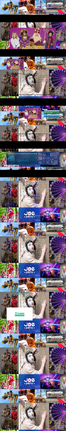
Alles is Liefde (9, 222)
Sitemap (18, 428)
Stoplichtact (8, 228)
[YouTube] (7, 275)
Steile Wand (35, 191)
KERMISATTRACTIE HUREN (36, 8)
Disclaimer (8, 428)
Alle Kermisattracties (36, 196)
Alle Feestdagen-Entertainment (12, 215)
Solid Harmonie (9, 186)
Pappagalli (8, 229)
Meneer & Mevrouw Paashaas (11, 202)
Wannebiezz (8, 191)
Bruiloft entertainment (10, 240)
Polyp (34, 192)
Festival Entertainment (10, 250)
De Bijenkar (8, 223)
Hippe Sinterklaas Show (10, 201)
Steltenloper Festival (10, 230)
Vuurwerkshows (35, 206)
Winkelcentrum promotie (10, 243)
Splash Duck (35, 183)
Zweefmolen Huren (36, 193)
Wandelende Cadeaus (10, 211)
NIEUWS (56, 12)
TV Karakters (9, 246)
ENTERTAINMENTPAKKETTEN (35, 12)
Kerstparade (8, 207)
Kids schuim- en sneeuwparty (37, 221)
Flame (7, 188)
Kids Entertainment (9, 245)
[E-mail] (44, 110)
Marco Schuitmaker (9, 182)
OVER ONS (51, 12)
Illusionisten (35, 201)
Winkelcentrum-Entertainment (37, 211)
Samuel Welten (9, 181)
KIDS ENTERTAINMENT (51, 4)
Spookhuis (34, 186)
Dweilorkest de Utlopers (10, 192)
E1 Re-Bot (8, 227)
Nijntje (34, 230)
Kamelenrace (35, 184)
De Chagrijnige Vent (10, 221)
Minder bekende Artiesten (36, 209)
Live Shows (8, 242)
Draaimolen (34, 194)
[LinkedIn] (44, 116)
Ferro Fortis (8, 231)
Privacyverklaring (14, 428)
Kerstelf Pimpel (35, 226)
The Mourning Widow (10, 203)
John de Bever (9, 183)
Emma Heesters (9, 184)
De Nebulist (8, 226)
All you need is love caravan (11, 206)
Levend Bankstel (9, 232)
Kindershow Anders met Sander (37, 219)
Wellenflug (34, 188)
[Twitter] (44, 114)
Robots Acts (8, 249)
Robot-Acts (34, 207)
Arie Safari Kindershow (36, 228)
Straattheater (8, 241)
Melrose (8, 185)
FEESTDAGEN (48, 6)
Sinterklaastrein (9, 209)
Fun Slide (34, 222)
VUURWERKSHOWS (47, 10)
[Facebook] (7, 273)
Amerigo (34, 227)
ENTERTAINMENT (39, 6)
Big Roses (8, 210)
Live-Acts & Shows (36, 210)
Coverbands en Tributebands (37, 208)
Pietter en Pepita (35, 232)
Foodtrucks (34, 204)
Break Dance (35, 182)
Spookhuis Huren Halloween (11, 204)
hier (45, 215)
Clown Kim (34, 220)
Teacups (34, 187)
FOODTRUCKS (38, 10)
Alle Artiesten (9, 196)
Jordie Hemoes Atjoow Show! (11, 193)
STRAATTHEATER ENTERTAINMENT (37, 4)
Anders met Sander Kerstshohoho (38, 231)
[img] (16, 3)
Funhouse (34, 185)
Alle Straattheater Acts (11, 234)
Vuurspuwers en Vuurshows (37, 203)
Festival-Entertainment (36, 205)
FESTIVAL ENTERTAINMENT (50, 8)
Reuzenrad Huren (35, 181)
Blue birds (8, 219)
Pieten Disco (8, 205)
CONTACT (45, 12)
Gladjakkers (8, 194)
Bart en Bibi (35, 229)
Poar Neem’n (8, 187)
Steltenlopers (35, 202)
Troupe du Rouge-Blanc (10, 220)
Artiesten (8, 239)
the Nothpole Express (10, 208)
